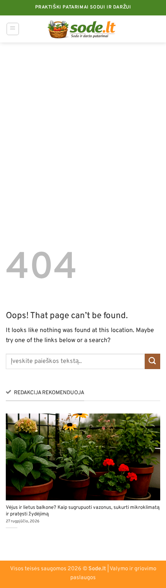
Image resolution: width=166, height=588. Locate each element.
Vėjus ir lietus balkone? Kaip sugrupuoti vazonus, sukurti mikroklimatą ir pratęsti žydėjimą (82, 511)
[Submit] (152, 361)
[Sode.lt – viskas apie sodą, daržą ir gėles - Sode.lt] (83, 28)
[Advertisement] (83, 129)
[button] (13, 29)
